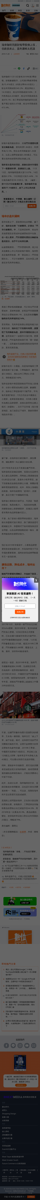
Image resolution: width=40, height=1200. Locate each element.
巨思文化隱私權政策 (23, 617)
